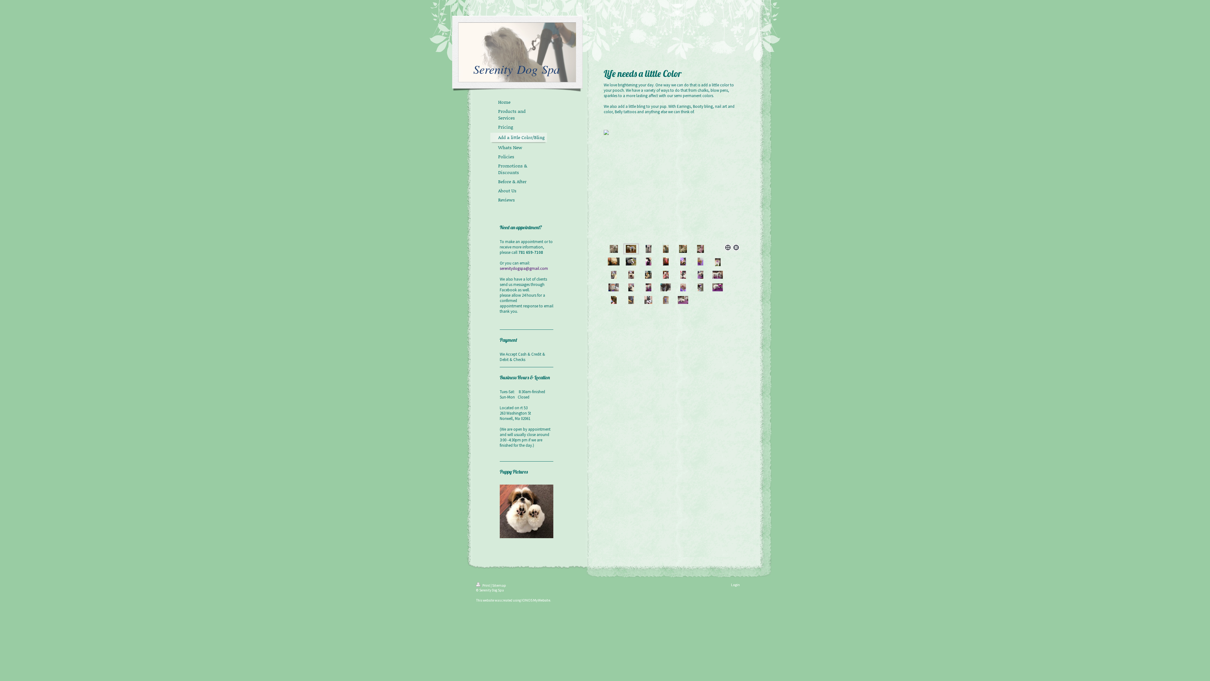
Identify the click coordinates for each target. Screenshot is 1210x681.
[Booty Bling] (631, 300)
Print (486, 585)
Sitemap (499, 585)
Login (735, 584)
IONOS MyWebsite (535, 600)
